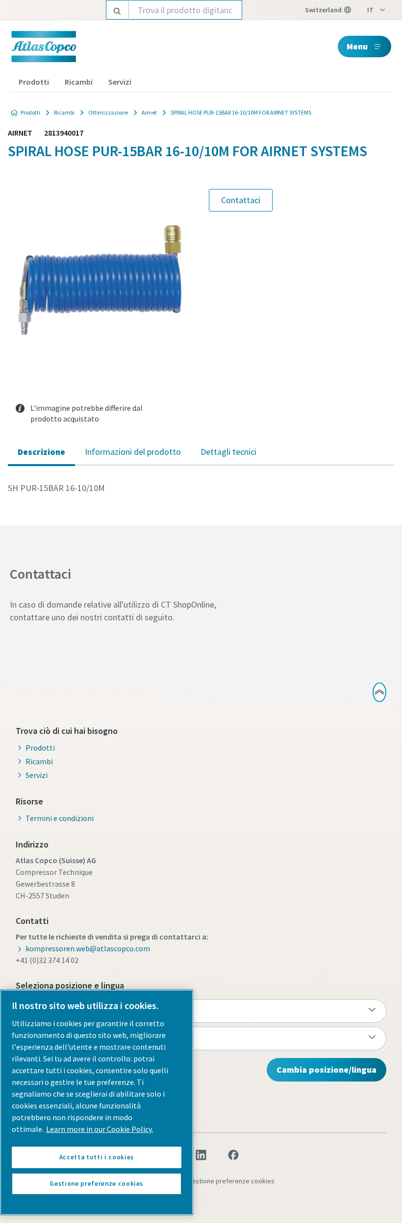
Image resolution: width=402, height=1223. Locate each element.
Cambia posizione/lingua (326, 1069)
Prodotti (34, 82)
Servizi (119, 82)
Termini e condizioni (59, 818)
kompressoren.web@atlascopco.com (87, 948)
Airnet (149, 112)
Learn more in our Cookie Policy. (99, 1129)
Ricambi (79, 82)
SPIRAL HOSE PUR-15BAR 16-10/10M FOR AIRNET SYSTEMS (241, 112)
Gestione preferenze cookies (231, 1180)
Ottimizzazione (108, 112)
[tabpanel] (201, 488)
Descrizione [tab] (41, 451)
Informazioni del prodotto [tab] (133, 451)
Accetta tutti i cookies (96, 1157)
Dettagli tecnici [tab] (228, 451)
